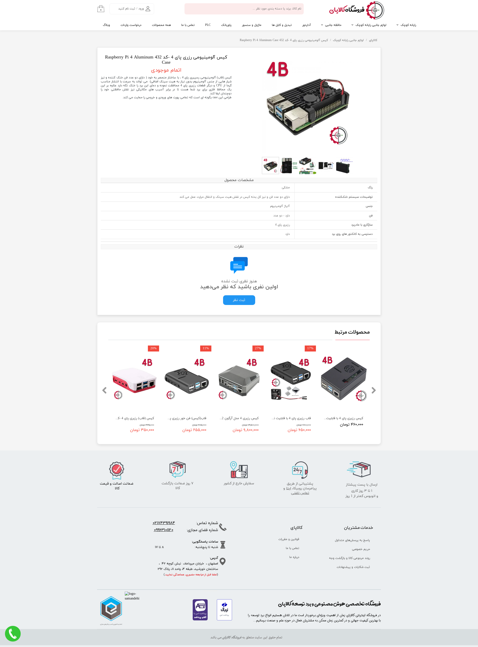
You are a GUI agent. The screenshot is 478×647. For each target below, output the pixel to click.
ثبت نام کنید (126, 9)
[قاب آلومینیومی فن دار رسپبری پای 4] (308, 102)
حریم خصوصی (361, 549)
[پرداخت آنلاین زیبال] (224, 619)
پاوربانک (226, 25)
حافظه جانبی (333, 25)
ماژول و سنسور (251, 25)
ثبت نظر (239, 300)
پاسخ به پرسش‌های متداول (352, 540)
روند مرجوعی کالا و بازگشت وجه (351, 558)
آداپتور (306, 25)
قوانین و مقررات (288, 539)
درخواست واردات (130, 25)
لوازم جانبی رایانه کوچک (371, 25)
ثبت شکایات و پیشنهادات (353, 567)
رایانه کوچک (408, 25)
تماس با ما (188, 25)
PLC (208, 25)
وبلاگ (106, 25)
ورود (141, 9)
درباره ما (294, 557)
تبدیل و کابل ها (282, 25)
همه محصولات (161, 25)
